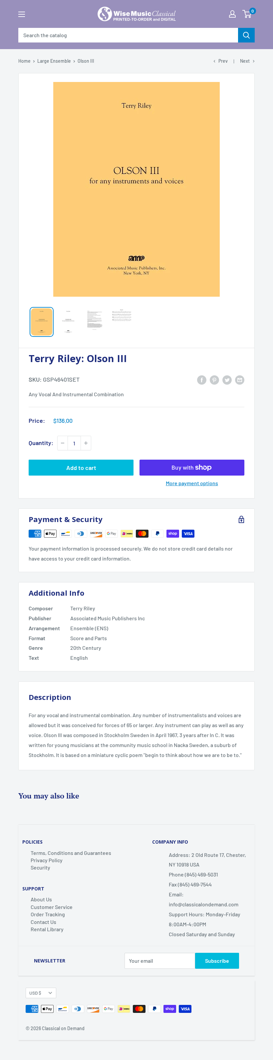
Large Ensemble (54, 61)
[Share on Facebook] (201, 379)
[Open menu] (21, 14)
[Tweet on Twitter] (227, 379)
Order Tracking (48, 914)
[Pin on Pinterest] (214, 379)
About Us (41, 899)
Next (245, 61)
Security (40, 867)
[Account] (232, 14)
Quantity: (41, 442)
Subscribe (217, 960)
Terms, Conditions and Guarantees (71, 853)
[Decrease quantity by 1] (63, 443)
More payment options (192, 483)
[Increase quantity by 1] (86, 443)
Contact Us (43, 922)
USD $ (35, 993)
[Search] (246, 35)
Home (24, 61)
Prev (223, 61)
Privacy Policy (47, 860)
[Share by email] (239, 379)
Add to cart (81, 467)
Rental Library (47, 929)
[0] (246, 14)
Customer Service (52, 907)
